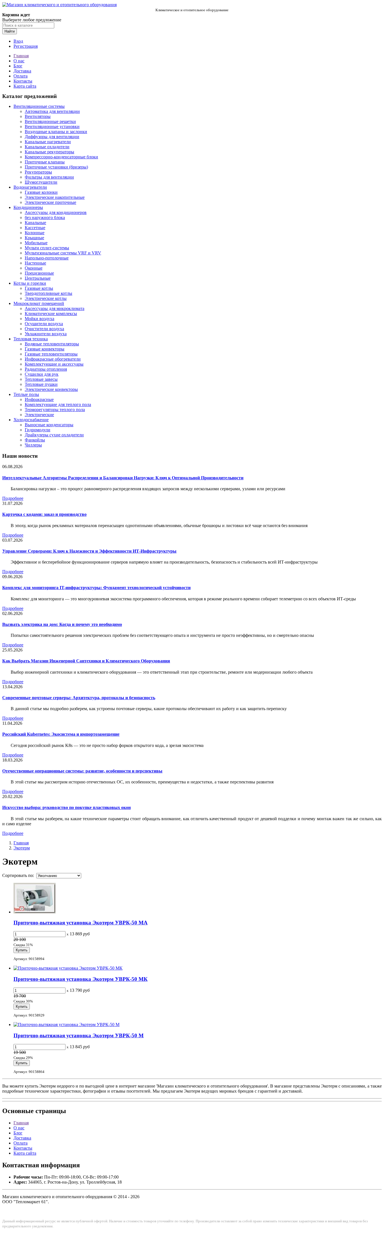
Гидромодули (37, 429)
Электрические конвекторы (51, 389)
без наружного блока (45, 217)
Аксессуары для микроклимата (54, 308)
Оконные (33, 268)
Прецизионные (39, 273)
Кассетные (35, 227)
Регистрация (25, 46)
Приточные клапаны (45, 161)
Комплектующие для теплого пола (58, 404)
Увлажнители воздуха (46, 333)
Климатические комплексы (51, 313)
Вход (18, 41)
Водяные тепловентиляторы (52, 343)
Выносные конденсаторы (49, 424)
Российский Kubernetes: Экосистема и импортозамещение (60, 734)
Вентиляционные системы (39, 106)
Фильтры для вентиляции (49, 177)
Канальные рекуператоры (49, 151)
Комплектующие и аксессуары (54, 364)
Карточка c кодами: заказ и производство (44, 514)
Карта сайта (24, 86)
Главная (21, 55)
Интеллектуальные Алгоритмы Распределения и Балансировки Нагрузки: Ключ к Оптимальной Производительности (122, 477)
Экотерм (21, 847)
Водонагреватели (30, 187)
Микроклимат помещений (38, 303)
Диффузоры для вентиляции (52, 136)
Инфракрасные (39, 399)
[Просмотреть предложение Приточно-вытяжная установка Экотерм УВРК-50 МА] (34, 912)
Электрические (39, 414)
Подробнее (12, 498)
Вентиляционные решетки (50, 121)
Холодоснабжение (31, 419)
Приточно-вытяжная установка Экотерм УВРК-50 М (78, 1035)
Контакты (22, 81)
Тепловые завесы (41, 379)
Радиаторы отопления (46, 369)
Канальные (35, 222)
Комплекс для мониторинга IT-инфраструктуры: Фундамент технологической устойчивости (96, 587)
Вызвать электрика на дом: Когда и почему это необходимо (62, 624)
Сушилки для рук (41, 374)
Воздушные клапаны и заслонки (56, 131)
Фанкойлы (35, 439)
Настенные (35, 263)
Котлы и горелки (29, 283)
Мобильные (36, 242)
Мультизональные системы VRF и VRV (63, 252)
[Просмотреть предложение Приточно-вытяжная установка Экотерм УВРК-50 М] (66, 1024)
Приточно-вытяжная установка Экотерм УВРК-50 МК (80, 979)
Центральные (38, 278)
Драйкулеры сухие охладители (54, 434)
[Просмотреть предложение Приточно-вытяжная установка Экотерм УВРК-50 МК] (68, 968)
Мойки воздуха (39, 318)
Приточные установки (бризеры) (56, 167)
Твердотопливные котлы (48, 293)
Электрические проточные (50, 202)
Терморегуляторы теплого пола (55, 409)
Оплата (20, 76)
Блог (17, 65)
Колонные (34, 232)
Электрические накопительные (55, 197)
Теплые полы (26, 394)
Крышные (34, 237)
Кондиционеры (28, 207)
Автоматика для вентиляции (52, 111)
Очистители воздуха (44, 328)
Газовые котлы (39, 288)
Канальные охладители (47, 146)
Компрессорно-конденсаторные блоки (61, 156)
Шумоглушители (41, 182)
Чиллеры (33, 445)
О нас (18, 60)
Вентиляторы (38, 116)
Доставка (22, 71)
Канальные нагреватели (48, 141)
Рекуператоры (38, 172)
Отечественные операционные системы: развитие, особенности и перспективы (82, 771)
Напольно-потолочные (47, 258)
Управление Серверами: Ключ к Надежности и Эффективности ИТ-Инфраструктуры (89, 551)
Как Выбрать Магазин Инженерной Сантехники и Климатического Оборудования (86, 660)
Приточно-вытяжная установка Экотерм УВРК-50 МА (80, 923)
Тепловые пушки (41, 384)
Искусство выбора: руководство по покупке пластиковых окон (66, 807)
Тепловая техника (30, 338)
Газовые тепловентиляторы (51, 354)
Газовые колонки (41, 192)
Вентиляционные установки (52, 126)
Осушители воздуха (44, 323)
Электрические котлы (46, 298)
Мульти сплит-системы (47, 247)
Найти (9, 31)
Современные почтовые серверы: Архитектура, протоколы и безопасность (78, 697)
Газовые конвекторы (44, 349)
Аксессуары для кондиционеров (56, 212)
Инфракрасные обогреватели (53, 359)
